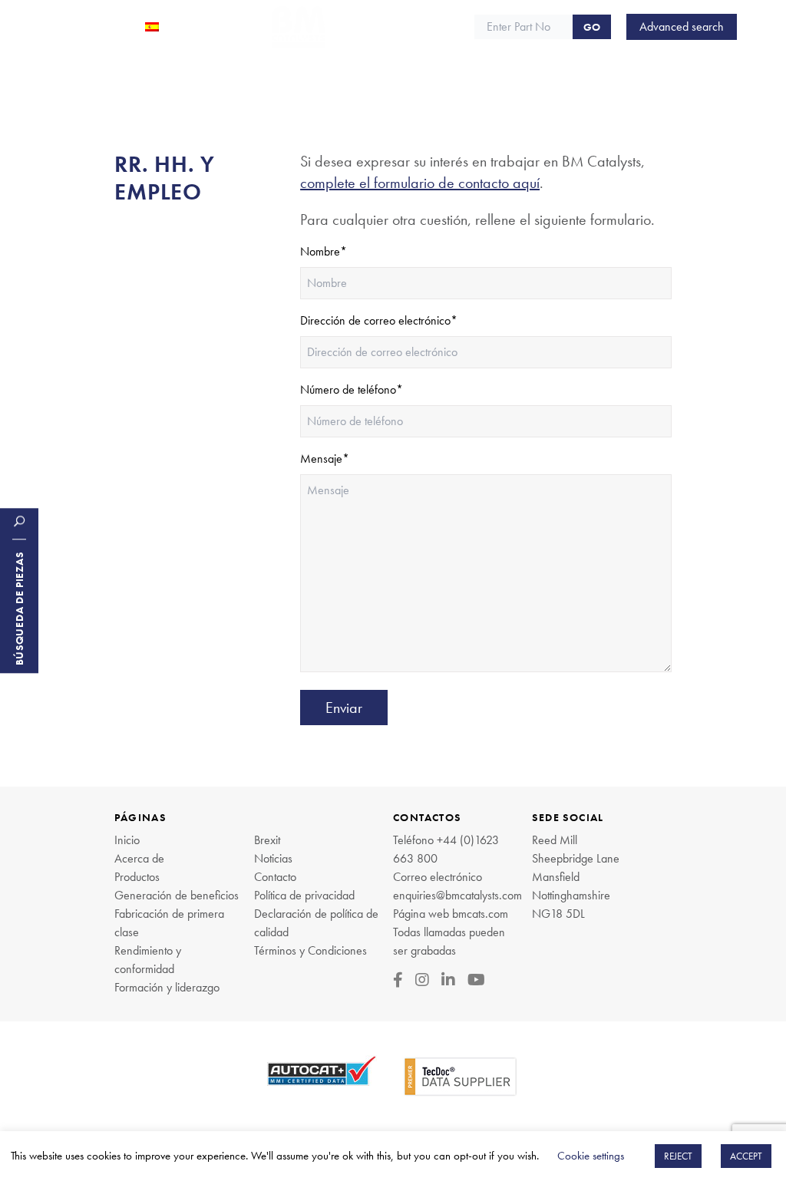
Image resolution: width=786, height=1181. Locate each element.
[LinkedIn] (448, 980)
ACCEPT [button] (746, 1156)
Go (591, 27)
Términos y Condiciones (310, 950)
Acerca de (139, 858)
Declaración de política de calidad (316, 923)
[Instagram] (422, 980)
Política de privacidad (304, 895)
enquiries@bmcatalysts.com (457, 895)
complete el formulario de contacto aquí (420, 183)
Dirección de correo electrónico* (378, 320)
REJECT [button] (678, 1156)
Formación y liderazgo (167, 987)
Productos (137, 877)
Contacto (275, 877)
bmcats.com (480, 914)
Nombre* (323, 251)
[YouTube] (476, 980)
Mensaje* (324, 458)
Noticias (273, 858)
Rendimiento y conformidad (147, 959)
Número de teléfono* (351, 389)
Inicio (127, 840)
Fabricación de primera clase (169, 923)
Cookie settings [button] (590, 1155)
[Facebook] (398, 980)
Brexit (267, 840)
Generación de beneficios (176, 895)
